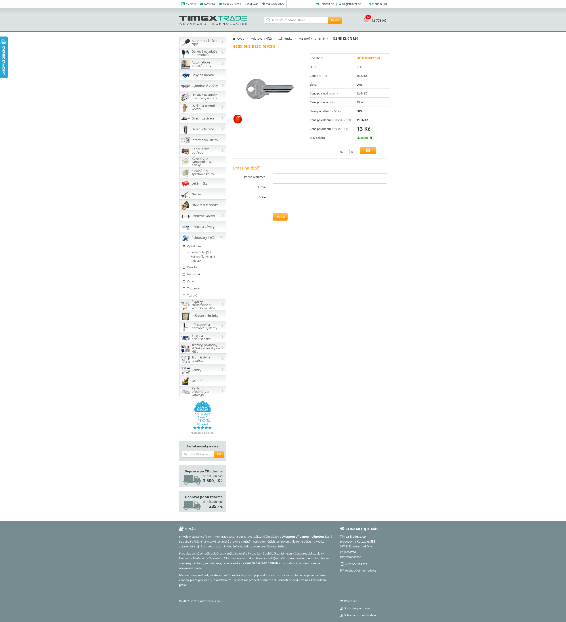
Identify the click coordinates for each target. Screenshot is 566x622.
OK (219, 454)
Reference (350, 601)
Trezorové (193, 288)
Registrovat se (351, 4)
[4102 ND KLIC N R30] (269, 90)
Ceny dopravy (232, 3)
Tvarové (192, 295)
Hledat (335, 20)
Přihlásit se (327, 4)
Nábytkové (193, 274)
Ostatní (191, 281)
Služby (254, 3)
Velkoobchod (275, 3)
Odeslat (280, 216)
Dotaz (262, 197)
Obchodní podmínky (357, 608)
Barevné (196, 261)
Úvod (240, 38)
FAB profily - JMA (201, 252)
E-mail (262, 187)
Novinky (191, 3)
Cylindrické (194, 246)
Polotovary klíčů (261, 38)
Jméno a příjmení (255, 177)
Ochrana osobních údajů (360, 615)
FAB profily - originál (203, 256)
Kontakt (209, 3)
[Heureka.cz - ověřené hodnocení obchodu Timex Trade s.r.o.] (202, 419)
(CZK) (379, 4)
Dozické (192, 267)
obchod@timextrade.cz (360, 570)
